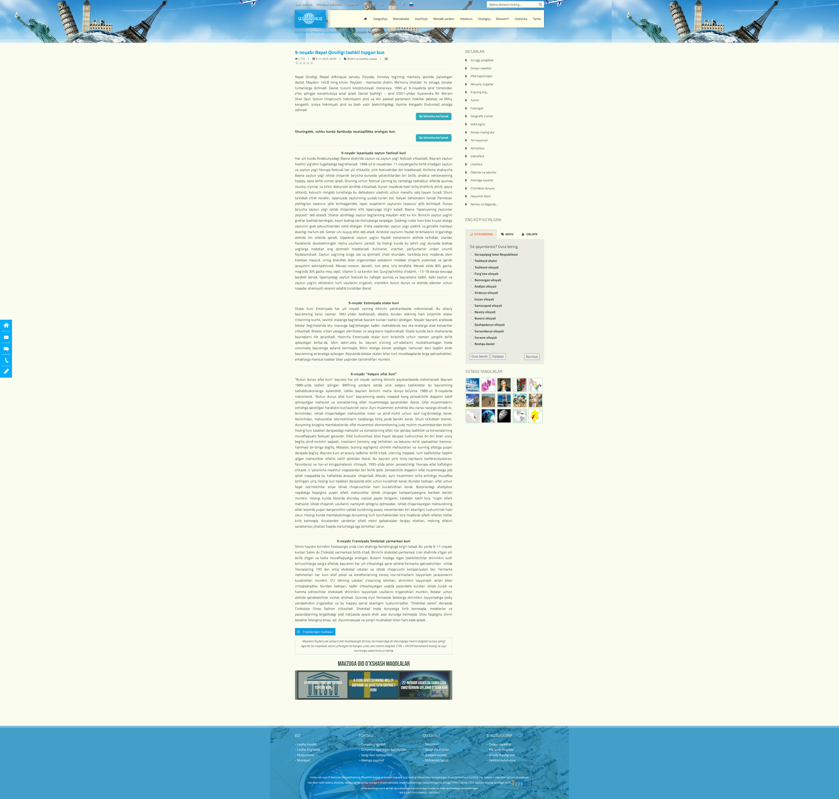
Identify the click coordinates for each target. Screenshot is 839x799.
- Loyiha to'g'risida (307, 749)
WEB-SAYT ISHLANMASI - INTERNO (419, 792)
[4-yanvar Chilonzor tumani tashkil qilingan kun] (535, 416)
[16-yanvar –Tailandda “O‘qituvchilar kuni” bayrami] (520, 385)
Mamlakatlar (401, 18)
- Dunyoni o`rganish (372, 744)
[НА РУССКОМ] (411, 4)
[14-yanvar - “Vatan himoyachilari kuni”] (472, 400)
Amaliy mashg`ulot (482, 132)
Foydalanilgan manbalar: (317, 632)
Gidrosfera (477, 156)
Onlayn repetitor (481, 68)
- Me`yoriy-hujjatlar (500, 749)
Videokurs (466, 18)
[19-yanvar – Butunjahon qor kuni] (472, 385)
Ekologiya (484, 18)
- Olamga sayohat (371, 760)
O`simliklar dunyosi (483, 188)
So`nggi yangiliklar (482, 60)
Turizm (475, 100)
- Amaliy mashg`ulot (501, 754)
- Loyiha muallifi (306, 744)
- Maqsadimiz (304, 754)
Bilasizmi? (502, 18)
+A (381, 4)
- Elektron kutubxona (501, 760)
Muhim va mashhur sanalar (333, 32)
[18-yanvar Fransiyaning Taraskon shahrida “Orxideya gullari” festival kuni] (488, 385)
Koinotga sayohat (482, 180)
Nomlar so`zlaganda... (484, 204)
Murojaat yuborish (328, 4)
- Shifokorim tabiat (436, 760)
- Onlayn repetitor (499, 744)
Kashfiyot (421, 18)
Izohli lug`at (478, 124)
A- (395, 4)
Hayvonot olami (481, 196)
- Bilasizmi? (431, 744)
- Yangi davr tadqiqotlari (375, 754)
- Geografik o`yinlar (436, 749)
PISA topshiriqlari (481, 76)
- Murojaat (302, 760)
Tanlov (537, 18)
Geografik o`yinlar (482, 116)
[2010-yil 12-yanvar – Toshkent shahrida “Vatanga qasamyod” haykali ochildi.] (504, 400)
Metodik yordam (443, 18)
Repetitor (352, 4)
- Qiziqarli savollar (435, 754)
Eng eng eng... (480, 92)
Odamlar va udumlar (483, 172)
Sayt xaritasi (303, 4)
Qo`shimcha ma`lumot (433, 116)
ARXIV (509, 234)
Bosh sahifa (303, 32)
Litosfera (476, 164)
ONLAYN (531, 234)
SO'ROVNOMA (483, 234)
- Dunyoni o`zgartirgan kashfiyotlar (383, 749)
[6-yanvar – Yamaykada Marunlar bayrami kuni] (520, 416)
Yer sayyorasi (479, 140)
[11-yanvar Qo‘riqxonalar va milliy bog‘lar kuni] (520, 400)
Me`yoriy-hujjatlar (482, 84)
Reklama (369, 4)
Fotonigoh (477, 108)
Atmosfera (477, 148)
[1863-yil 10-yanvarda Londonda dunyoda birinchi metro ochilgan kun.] (535, 400)
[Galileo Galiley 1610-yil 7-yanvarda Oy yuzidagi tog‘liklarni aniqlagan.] (504, 416)
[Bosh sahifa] (366, 19)
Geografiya (380, 18)
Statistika (521, 18)
